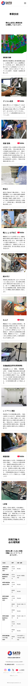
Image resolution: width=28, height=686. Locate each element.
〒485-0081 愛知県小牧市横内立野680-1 (14, 662)
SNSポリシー (20, 672)
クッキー (13, 672)
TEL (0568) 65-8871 (9, 664)
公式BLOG (21, 670)
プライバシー (6, 672)
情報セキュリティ (14, 675)
